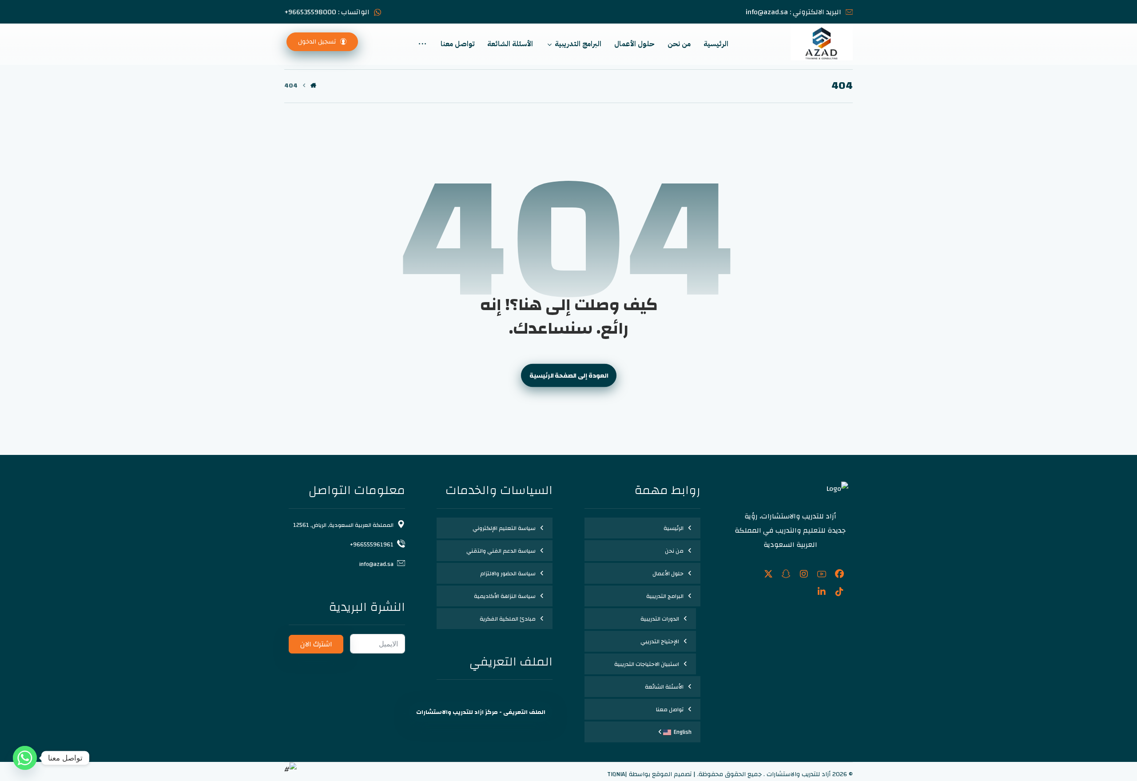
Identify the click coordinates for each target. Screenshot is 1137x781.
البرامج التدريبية (665, 596)
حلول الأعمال (668, 573)
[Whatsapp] (25, 758)
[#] (839, 574)
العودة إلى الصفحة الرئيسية (568, 376)
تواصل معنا (670, 709)
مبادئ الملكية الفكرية (508, 619)
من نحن (674, 551)
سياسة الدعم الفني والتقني (501, 551)
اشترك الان (316, 644)
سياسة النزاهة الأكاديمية (505, 596)
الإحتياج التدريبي (659, 641)
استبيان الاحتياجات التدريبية (646, 664)
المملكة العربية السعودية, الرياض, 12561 (343, 525)
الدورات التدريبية (659, 619)
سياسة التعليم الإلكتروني (504, 528)
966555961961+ (372, 544)
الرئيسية (674, 528)
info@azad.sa (376, 564)
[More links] (422, 44)
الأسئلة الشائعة (664, 686)
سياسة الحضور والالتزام (508, 573)
